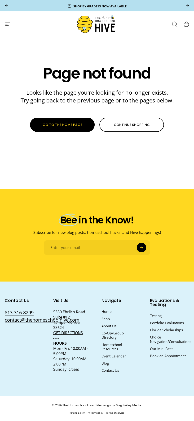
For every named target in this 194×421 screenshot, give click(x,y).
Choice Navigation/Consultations (170, 339)
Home (106, 311)
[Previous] (6, 5)
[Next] (187, 5)
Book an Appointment (168, 356)
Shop (105, 319)
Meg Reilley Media (128, 405)
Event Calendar (113, 356)
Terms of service (115, 412)
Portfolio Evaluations (167, 323)
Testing (156, 316)
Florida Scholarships (166, 330)
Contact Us (110, 370)
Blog (105, 363)
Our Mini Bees (161, 349)
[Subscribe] (141, 247)
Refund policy (77, 412)
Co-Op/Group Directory (112, 335)
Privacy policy (95, 412)
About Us (108, 326)
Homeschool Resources (111, 346)
